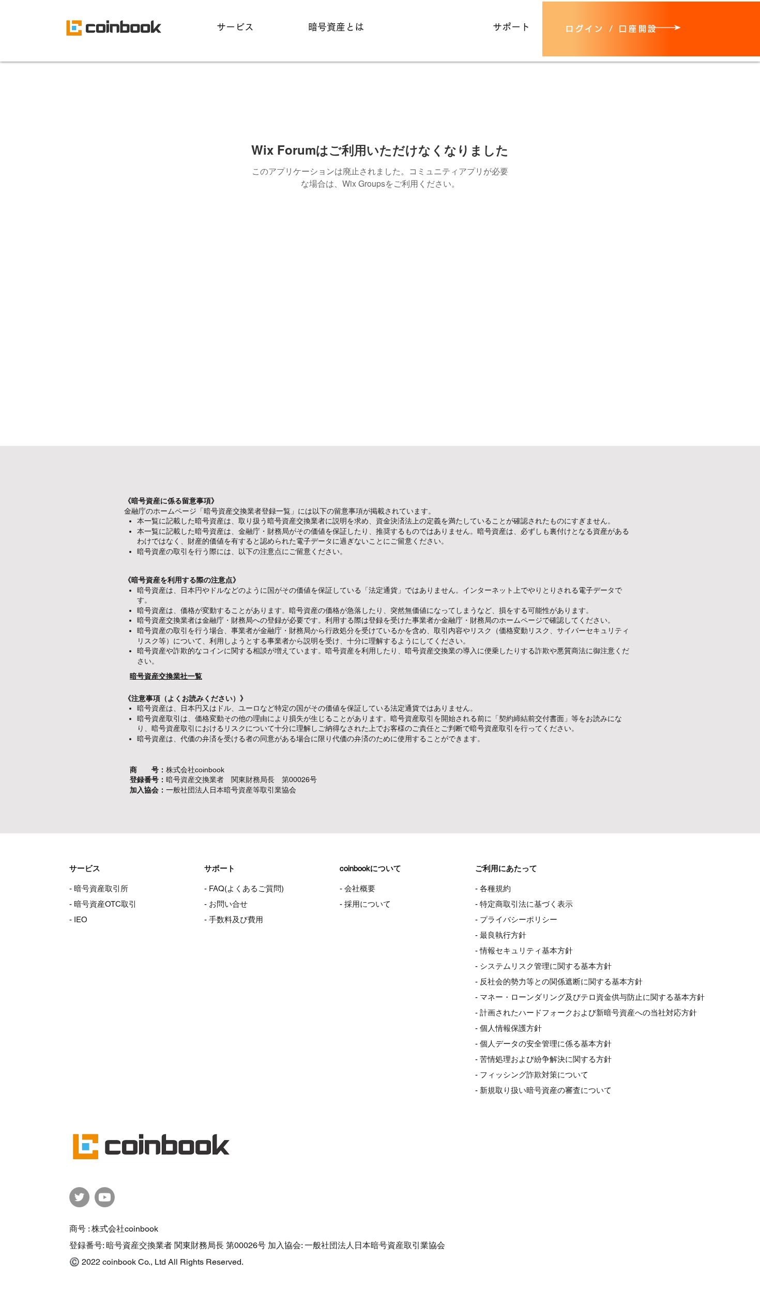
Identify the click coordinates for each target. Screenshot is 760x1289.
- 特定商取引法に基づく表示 (524, 904)
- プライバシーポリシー (516, 919)
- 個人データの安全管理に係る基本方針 (543, 1043)
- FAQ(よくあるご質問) (244, 888)
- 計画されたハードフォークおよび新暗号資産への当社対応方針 (586, 1012)
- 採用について (365, 904)
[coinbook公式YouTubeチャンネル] (105, 1197)
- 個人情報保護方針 (508, 1028)
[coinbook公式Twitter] (79, 1197)
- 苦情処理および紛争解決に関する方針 (543, 1059)
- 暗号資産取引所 (98, 888)
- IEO (78, 919)
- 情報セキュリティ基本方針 (524, 950)
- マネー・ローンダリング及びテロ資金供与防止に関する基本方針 (590, 997)
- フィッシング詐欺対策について (531, 1074)
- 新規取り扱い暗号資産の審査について (543, 1090)
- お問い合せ (226, 904)
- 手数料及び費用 (233, 919)
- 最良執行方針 (500, 935)
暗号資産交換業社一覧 (166, 676)
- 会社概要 (357, 888)
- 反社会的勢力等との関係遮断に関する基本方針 (559, 981)
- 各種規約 (493, 888)
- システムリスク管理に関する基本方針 (543, 966)
